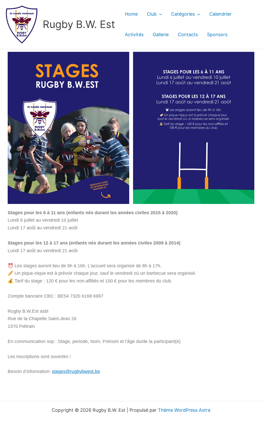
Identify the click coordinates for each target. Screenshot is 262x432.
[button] (159, 14)
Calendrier (220, 14)
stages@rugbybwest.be (76, 371)
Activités (134, 34)
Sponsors (217, 34)
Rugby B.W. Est (79, 24)
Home (131, 14)
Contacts (188, 34)
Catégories (183, 14)
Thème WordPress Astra (184, 410)
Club (152, 14)
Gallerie (161, 34)
